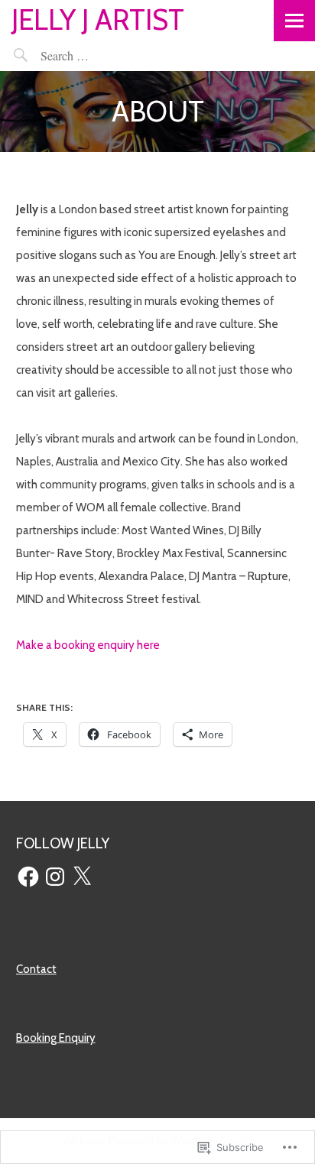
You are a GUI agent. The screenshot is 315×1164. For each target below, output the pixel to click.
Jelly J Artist (97, 19)
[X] (82, 876)
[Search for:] (99, 55)
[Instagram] (55, 876)
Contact (36, 969)
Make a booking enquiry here (88, 645)
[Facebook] (28, 876)
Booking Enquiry (56, 1038)
